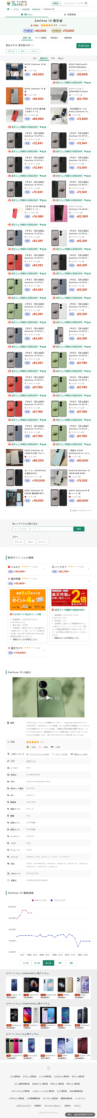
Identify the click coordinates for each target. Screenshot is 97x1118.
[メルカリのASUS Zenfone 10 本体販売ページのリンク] (26, 73)
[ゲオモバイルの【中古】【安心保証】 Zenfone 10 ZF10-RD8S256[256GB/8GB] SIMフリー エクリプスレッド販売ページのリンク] (26, 264)
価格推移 (68, 38)
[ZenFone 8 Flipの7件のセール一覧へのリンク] (82, 1015)
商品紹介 (54, 38)
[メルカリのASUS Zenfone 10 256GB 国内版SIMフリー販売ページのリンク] (26, 497)
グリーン (34, 51)
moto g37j (32, 1056)
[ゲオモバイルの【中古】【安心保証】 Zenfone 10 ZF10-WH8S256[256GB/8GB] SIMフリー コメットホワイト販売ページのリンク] (70, 240)
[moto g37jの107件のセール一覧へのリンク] (31, 1045)
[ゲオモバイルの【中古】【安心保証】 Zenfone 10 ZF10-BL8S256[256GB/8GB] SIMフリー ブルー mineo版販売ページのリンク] (70, 337)
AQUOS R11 (50, 1056)
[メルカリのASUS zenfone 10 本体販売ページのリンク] (26, 96)
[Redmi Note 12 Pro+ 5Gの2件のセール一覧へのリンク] (82, 985)
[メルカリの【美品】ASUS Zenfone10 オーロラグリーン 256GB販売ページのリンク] (70, 457)
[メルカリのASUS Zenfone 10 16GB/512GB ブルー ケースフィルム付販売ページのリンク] (26, 457)
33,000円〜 (79, 1028)
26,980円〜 (28, 1058)
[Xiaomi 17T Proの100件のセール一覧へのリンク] (14, 985)
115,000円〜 (29, 997)
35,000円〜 (11, 1028)
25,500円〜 (79, 997)
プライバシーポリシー (52, 1106)
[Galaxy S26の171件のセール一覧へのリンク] (48, 985)
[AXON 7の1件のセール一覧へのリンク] (65, 985)
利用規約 (37, 1106)
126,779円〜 (45, 1058)
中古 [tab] (53, 58)
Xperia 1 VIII (84, 1056)
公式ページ (31, 761)
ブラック (11, 51)
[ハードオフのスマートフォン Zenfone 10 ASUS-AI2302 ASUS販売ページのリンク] (70, 215)
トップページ (80, 1098)
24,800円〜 (45, 1028)
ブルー (22, 51)
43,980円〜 (62, 1058)
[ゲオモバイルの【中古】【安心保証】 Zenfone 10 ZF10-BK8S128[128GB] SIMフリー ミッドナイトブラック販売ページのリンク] (26, 142)
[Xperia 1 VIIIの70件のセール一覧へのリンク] (82, 1045)
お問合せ (67, 1106)
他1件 (88, 82)
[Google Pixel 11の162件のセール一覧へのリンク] (14, 1045)
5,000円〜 (62, 1028)
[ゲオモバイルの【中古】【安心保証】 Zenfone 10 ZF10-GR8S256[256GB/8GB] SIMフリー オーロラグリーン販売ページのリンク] (26, 289)
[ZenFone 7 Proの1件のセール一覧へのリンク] (48, 1015)
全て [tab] (35, 58)
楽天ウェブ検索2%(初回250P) (69, 82)
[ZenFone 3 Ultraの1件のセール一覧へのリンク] (14, 1015)
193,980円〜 (80, 1058)
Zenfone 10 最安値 (49, 20)
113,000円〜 (12, 1058)
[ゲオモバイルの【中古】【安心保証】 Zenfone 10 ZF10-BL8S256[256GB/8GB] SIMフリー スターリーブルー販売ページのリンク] (26, 240)
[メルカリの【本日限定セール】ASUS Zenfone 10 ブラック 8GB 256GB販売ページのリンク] (70, 118)
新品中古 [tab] (44, 58)
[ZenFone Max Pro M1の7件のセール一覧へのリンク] (65, 1015)
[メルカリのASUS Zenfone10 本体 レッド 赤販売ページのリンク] (70, 497)
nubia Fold (33, 995)
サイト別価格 (40, 38)
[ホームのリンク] (8, 9)
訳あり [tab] (61, 58)
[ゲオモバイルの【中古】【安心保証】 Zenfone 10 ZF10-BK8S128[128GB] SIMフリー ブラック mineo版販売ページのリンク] (70, 191)
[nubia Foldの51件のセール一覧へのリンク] (31, 985)
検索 (79, 529)
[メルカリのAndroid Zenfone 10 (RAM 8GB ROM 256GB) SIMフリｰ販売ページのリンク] (70, 477)
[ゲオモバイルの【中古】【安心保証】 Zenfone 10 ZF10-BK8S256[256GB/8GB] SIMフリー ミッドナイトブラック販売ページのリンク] (70, 264)
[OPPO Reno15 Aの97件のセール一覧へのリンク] (65, 1045)
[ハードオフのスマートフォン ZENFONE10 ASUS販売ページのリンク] (70, 96)
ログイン (77, 1106)
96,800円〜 (45, 997)
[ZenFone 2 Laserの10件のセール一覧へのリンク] (31, 1015)
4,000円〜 (62, 997)
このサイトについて (23, 1106)
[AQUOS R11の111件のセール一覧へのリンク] (48, 1045)
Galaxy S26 (51, 995)
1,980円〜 (27, 1028)
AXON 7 (66, 995)
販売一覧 (27, 38)
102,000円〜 (12, 997)
